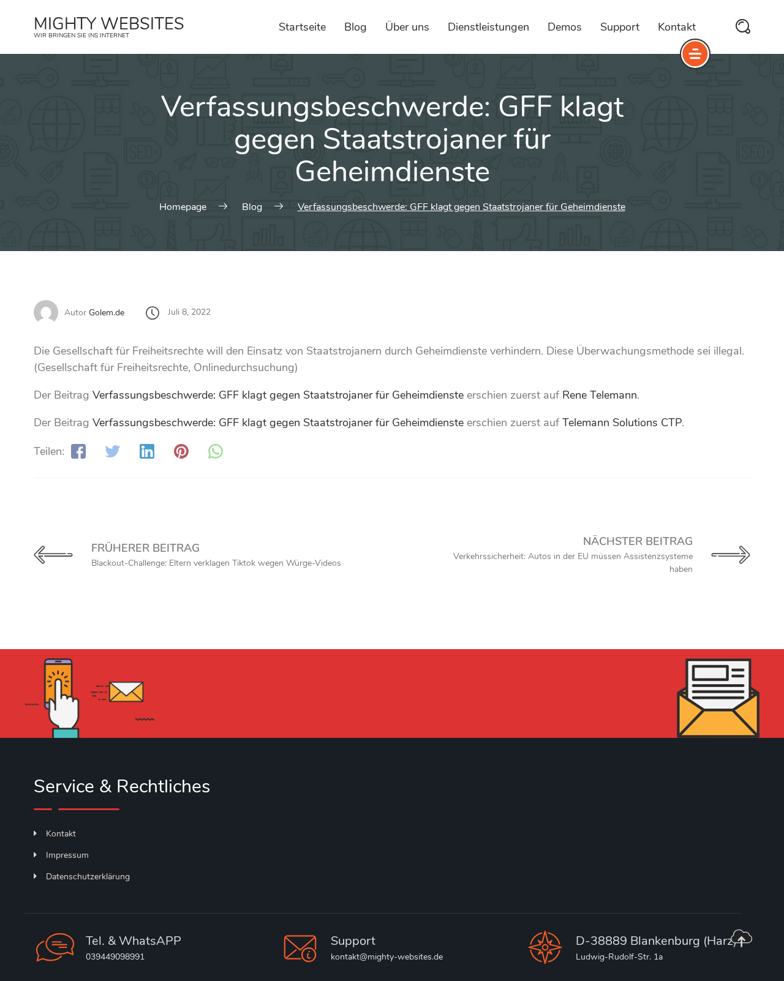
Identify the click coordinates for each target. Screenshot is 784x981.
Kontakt (677, 26)
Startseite (302, 26)
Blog (355, 26)
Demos (565, 26)
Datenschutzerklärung (88, 876)
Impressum (67, 855)
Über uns (407, 26)
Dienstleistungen (488, 26)
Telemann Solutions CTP (622, 422)
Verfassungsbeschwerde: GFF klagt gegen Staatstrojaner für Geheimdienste (278, 395)
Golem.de (106, 312)
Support (619, 26)
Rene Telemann (599, 395)
